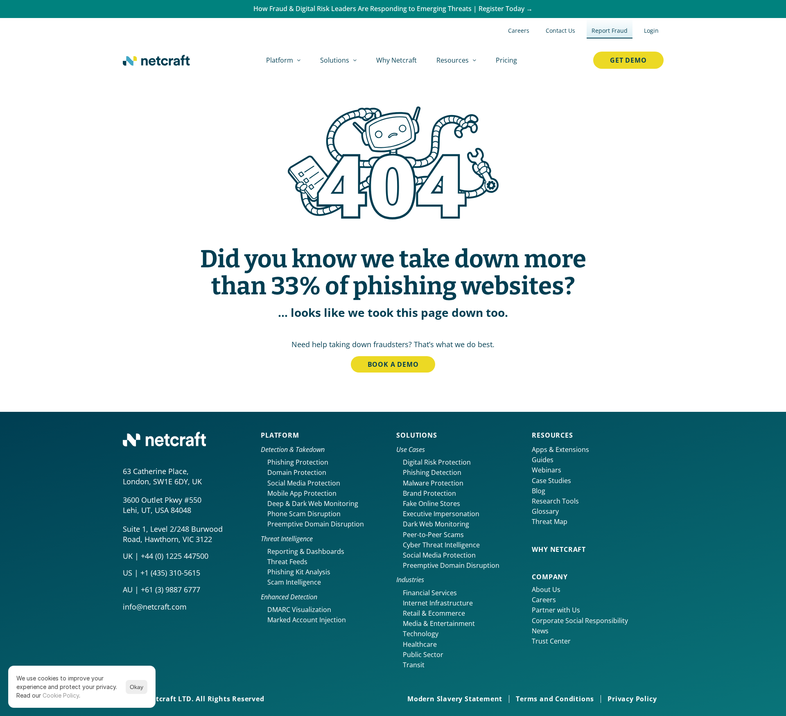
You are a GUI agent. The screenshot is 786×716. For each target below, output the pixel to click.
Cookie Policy (61, 695)
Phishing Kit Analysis (298, 571)
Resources (552, 435)
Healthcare (420, 644)
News (540, 630)
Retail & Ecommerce (434, 613)
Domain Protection (296, 472)
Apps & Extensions (560, 449)
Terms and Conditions (555, 698)
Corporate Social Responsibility (580, 620)
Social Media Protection (303, 483)
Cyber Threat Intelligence (441, 544)
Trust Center (551, 641)
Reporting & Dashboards (305, 551)
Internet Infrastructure (438, 603)
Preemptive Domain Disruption (315, 524)
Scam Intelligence (294, 582)
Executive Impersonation (441, 513)
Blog (538, 490)
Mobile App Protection (302, 493)
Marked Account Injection (306, 619)
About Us (546, 589)
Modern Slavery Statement (454, 698)
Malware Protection (433, 483)
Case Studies (551, 480)
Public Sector (423, 654)
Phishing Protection (297, 462)
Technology (420, 633)
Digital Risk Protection (437, 462)
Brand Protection (429, 493)
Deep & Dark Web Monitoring (312, 503)
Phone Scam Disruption (304, 513)
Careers (544, 599)
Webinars (546, 469)
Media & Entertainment (439, 623)
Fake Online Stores (431, 503)
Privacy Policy (632, 698)
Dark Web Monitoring (436, 524)
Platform (280, 435)
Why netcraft (559, 549)
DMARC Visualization (299, 609)
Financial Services (430, 592)
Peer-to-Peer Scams (433, 534)
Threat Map (549, 521)
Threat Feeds (287, 561)
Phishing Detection (432, 472)
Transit (414, 664)
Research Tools (555, 501)
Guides (542, 459)
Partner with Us (556, 609)
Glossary (545, 511)
